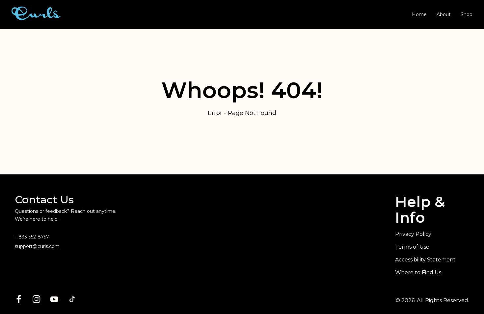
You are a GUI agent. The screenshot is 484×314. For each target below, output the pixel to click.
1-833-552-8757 (32, 237)
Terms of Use (412, 247)
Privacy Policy (413, 234)
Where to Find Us (418, 272)
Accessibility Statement (425, 260)
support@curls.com (37, 246)
